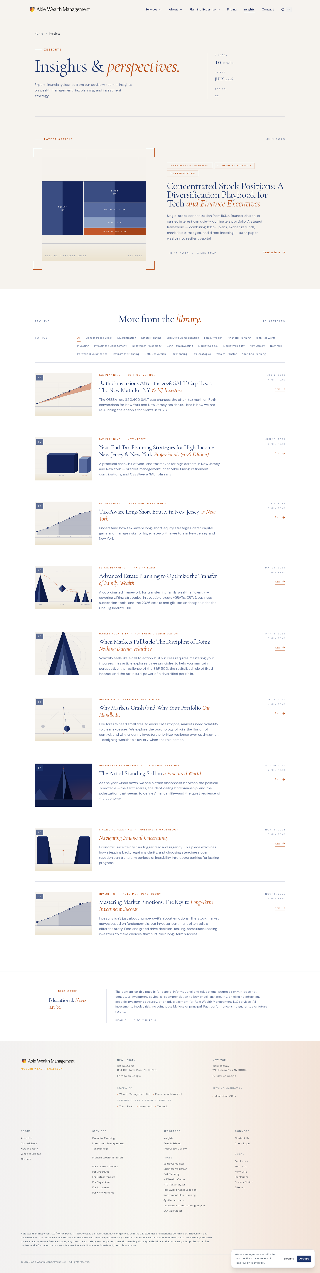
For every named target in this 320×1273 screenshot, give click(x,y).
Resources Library (175, 1148)
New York (276, 346)
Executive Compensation (183, 338)
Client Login (242, 1143)
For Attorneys (100, 1187)
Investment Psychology (147, 346)
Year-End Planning (254, 354)
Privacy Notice (244, 1182)
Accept (304, 1258)
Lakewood (145, 1106)
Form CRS (241, 1171)
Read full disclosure (133, 1020)
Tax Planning (179, 354)
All (79, 338)
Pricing (232, 9)
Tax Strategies (201, 354)
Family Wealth (213, 338)
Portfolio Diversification (92, 354)
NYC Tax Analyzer (174, 1184)
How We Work (29, 1148)
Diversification (126, 338)
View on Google (131, 1076)
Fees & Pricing (172, 1143)
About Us (26, 1138)
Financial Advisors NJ (168, 1094)
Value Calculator (174, 1163)
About (173, 9)
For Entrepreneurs (104, 1177)
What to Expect (31, 1154)
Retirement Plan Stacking (179, 1195)
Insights (249, 9)
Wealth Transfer (226, 354)
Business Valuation (175, 1169)
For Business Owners (105, 1166)
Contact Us (242, 1138)
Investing (83, 346)
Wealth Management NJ (134, 1094)
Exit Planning (171, 1174)
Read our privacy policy (250, 1263)
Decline (289, 1258)
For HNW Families (103, 1192)
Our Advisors (29, 1143)
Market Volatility (234, 346)
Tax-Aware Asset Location (180, 1190)
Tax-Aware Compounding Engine (184, 1205)
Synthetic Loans (173, 1200)
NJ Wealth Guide (174, 1179)
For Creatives (100, 1171)
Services (151, 9)
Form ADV (241, 1166)
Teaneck (162, 1106)
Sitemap (240, 1187)
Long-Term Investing (180, 346)
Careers (26, 1159)
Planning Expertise (203, 9)
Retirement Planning (126, 354)
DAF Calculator (172, 1210)
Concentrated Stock (99, 338)
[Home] (60, 9)
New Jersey (257, 346)
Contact (268, 9)
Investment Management (110, 346)
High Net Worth (266, 338)
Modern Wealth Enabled (107, 1157)
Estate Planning (151, 338)
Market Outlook (208, 346)
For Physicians (101, 1182)
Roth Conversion (155, 354)
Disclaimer (241, 1177)
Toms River (126, 1106)
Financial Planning (239, 338)
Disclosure (241, 1161)
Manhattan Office (226, 1096)
